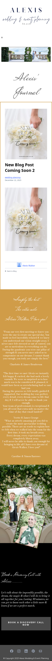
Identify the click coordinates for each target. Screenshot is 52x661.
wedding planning (13, 177)
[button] (2, 37)
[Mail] (40, 651)
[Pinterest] (33, 651)
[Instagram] (18, 651)
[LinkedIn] (26, 651)
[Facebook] (11, 651)
